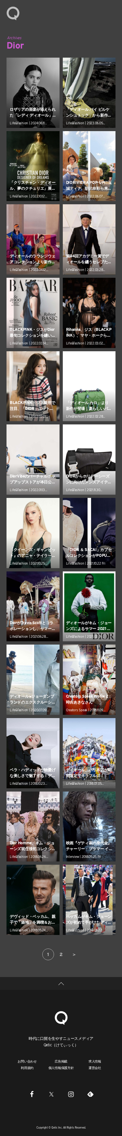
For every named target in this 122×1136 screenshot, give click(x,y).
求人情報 (94, 1061)
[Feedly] (90, 1094)
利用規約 (27, 1068)
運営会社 (94, 1068)
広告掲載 (61, 1061)
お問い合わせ (27, 1061)
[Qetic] (13, 13)
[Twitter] (51, 1094)
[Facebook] (32, 1094)
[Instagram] (71, 1094)
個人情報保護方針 (61, 1068)
